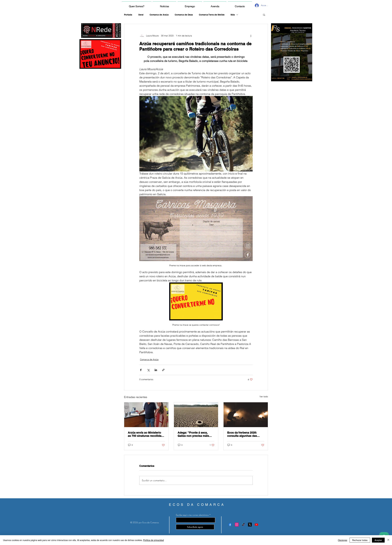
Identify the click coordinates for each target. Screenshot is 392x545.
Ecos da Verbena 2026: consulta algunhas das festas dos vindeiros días (243, 434)
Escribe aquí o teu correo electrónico (192, 515)
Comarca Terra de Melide (211, 14)
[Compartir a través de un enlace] (163, 369)
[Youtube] (256, 524)
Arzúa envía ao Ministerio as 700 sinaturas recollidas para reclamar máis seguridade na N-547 (145, 434)
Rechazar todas (360, 540)
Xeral (140, 14)
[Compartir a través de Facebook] (140, 369)
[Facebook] (230, 524)
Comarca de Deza (184, 14)
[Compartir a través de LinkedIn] (155, 369)
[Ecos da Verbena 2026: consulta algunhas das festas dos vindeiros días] (246, 414)
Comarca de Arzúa (159, 14)
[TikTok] (243, 524)
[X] (250, 524)
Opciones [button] (342, 540)
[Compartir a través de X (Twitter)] (148, 369)
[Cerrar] (388, 540)
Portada (128, 14)
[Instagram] (237, 524)
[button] (264, 14)
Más (233, 14)
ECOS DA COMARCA (197, 505)
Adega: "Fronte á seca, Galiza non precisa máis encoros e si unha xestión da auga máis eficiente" (194, 434)
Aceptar (378, 540)
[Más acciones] (251, 36)
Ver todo (264, 396)
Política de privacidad (153, 540)
